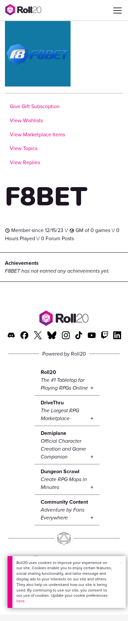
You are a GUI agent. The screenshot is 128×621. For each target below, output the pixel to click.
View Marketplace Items (37, 134)
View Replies (25, 162)
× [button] (121, 563)
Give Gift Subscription (35, 106)
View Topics (23, 148)
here (20, 601)
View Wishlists (26, 120)
